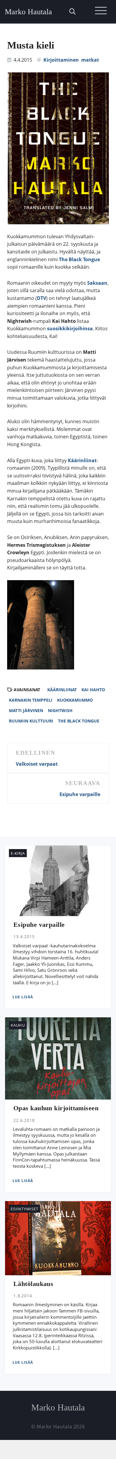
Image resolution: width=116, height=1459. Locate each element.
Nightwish (60, 710)
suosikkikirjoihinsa (70, 328)
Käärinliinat (82, 460)
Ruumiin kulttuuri (31, 721)
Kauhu (18, 1025)
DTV (41, 298)
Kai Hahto (93, 689)
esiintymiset (24, 1209)
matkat (90, 60)
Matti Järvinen (26, 710)
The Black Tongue (79, 259)
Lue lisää (22, 996)
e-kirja (18, 853)
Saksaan (97, 283)
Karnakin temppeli (30, 700)
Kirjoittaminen (61, 60)
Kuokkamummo (75, 700)
